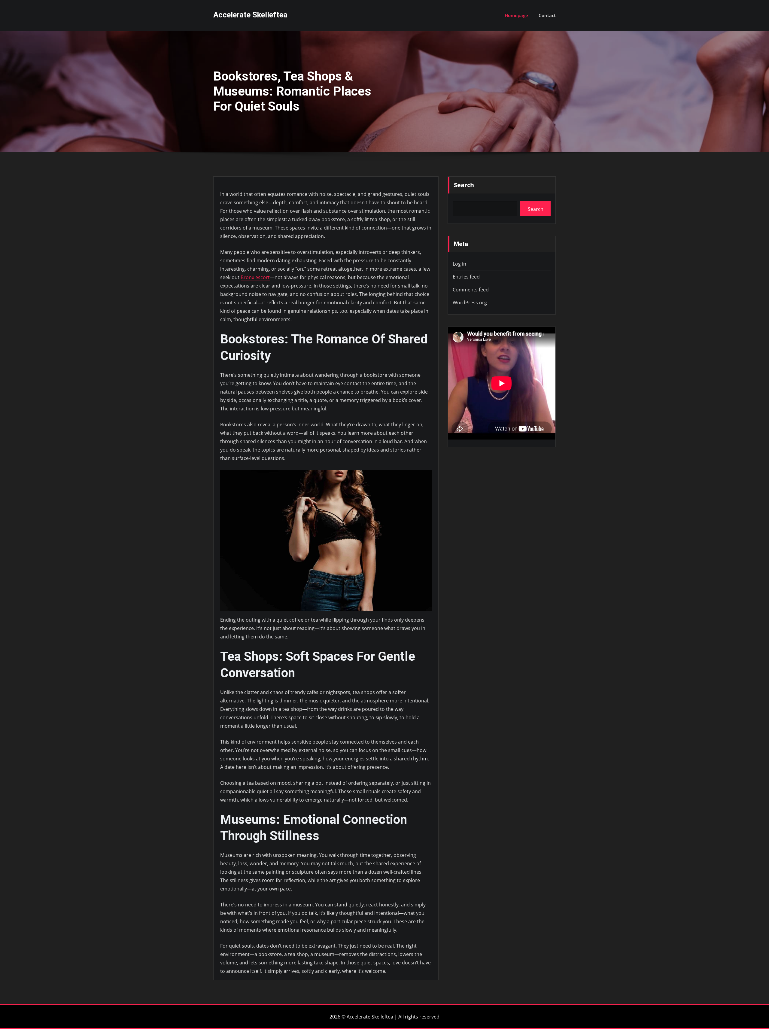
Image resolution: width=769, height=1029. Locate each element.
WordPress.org (470, 302)
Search (464, 185)
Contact (547, 15)
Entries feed (466, 276)
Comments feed (471, 289)
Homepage (516, 15)
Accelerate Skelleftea (250, 14)
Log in (459, 263)
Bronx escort (255, 277)
